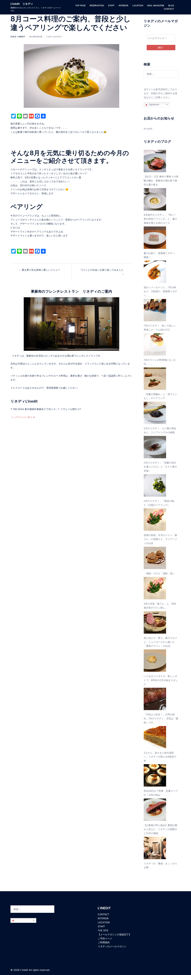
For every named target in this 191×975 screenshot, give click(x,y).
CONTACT (169, 9)
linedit (21, 36)
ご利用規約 (104, 942)
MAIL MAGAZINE (155, 5)
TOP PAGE (80, 5)
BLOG (171, 5)
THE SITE (103, 930)
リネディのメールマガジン (112, 946)
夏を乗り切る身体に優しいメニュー (41, 269)
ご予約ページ (105, 938)
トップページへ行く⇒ (22, 417)
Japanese (153, 104)
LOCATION (137, 5)
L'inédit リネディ (21, 3)
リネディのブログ (54, 36)
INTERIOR (123, 5)
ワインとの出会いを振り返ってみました (102, 269)
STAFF (111, 5)
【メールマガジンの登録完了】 (114, 934)
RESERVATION (97, 5)
